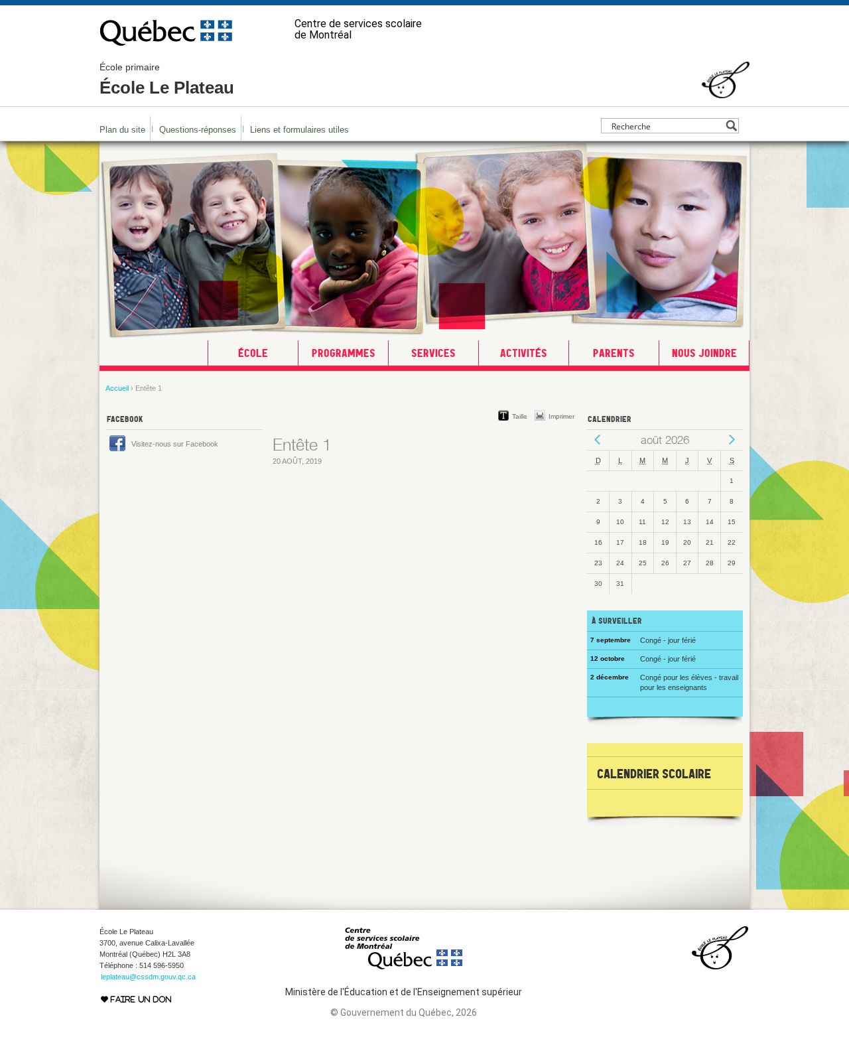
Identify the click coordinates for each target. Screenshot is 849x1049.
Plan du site (122, 130)
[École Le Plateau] (726, 92)
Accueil (117, 388)
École (253, 353)
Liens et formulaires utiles (299, 130)
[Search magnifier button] (731, 126)
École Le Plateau (166, 80)
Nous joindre (704, 353)
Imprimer (561, 416)
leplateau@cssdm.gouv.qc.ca (148, 977)
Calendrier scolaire (654, 773)
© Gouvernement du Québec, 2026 (403, 1012)
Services (433, 353)
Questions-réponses (197, 130)
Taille (519, 416)
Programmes (343, 353)
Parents (614, 353)
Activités (523, 353)
